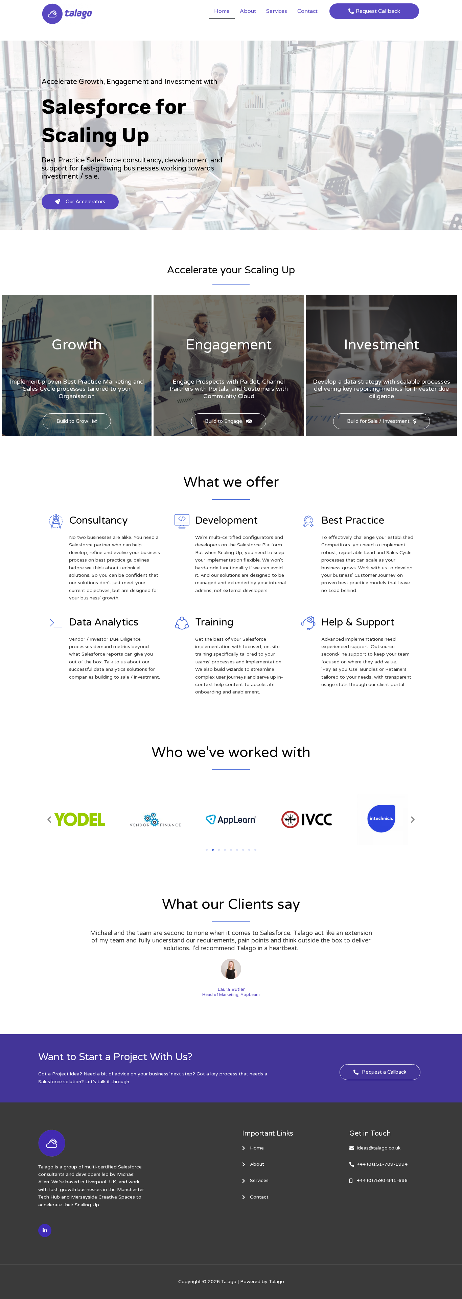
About (248, 11)
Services (276, 11)
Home (222, 11)
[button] (49, 819)
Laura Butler (231, 989)
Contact (307, 11)
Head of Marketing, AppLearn (231, 995)
